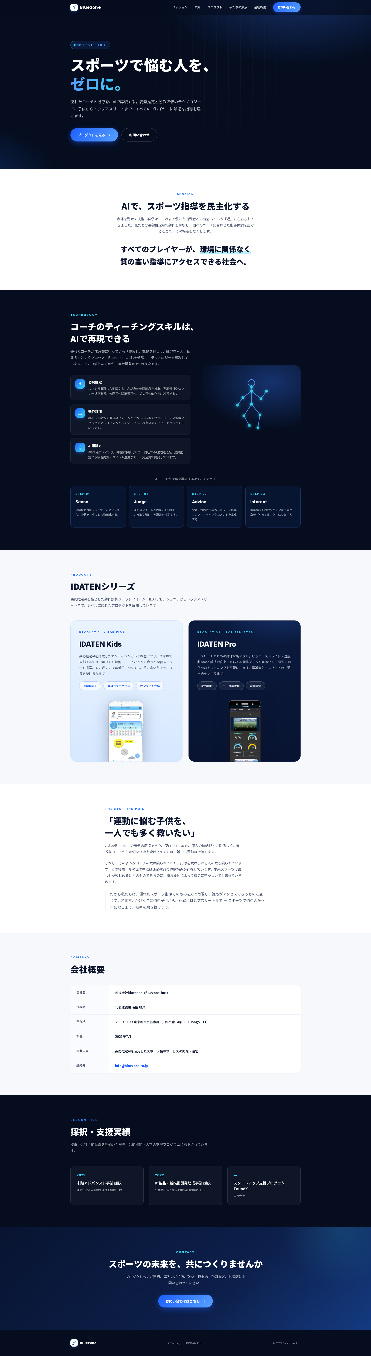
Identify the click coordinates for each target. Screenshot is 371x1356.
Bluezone (90, 7)
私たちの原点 (238, 7)
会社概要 (260, 7)
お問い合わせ (287, 7)
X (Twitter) (173, 1343)
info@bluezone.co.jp (131, 1065)
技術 (198, 7)
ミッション (180, 7)
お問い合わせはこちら (183, 1301)
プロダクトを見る (91, 134)
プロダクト (214, 7)
